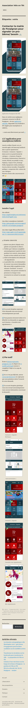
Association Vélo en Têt (13, 5)
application (6, 611)
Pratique (4, 693)
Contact (4, 697)
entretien (4, 612)
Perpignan (14, 612)
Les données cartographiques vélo (14, 642)
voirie (9, 614)
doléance (22, 611)
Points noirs (20, 612)
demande (16, 611)
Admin (6, 609)
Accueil (4, 677)
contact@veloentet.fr (8, 377)
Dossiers (4, 689)
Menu (4, 10)
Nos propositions (7, 685)
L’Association (6, 681)
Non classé (22, 609)
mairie (9, 612)
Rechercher (5, 623)
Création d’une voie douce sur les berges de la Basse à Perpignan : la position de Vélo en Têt (14, 664)
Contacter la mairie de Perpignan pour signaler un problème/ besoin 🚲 (13, 30)
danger (12, 611)
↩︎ (24, 132)
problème (4, 614)
